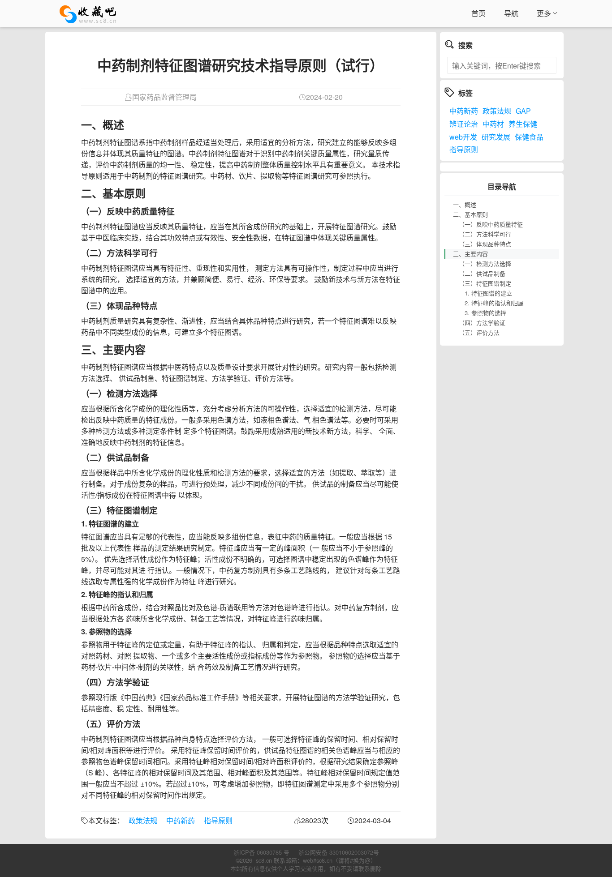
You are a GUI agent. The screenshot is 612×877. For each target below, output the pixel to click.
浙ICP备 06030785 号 (261, 852)
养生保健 (523, 124)
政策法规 (143, 820)
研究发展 (496, 137)
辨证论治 (463, 124)
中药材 (493, 124)
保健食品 (529, 137)
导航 (511, 13)
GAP (523, 111)
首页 (478, 13)
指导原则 (218, 820)
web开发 (463, 137)
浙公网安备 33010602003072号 (338, 852)
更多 (544, 13)
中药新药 (180, 820)
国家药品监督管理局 (164, 97)
